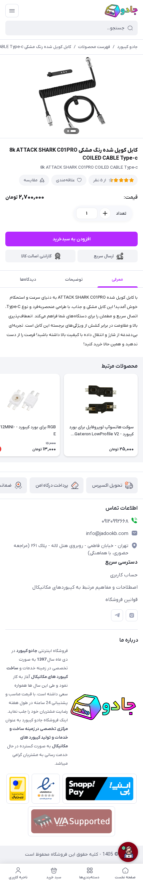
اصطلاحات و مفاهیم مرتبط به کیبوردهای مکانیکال (85, 587)
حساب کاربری (124, 575)
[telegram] (117, 615)
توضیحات (74, 279)
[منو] (12, 10)
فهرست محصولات (94, 47)
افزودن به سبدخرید (71, 239)
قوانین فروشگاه (121, 599)
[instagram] (132, 615)
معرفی (117, 279)
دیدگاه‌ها (28, 279)
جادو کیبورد (127, 47)
